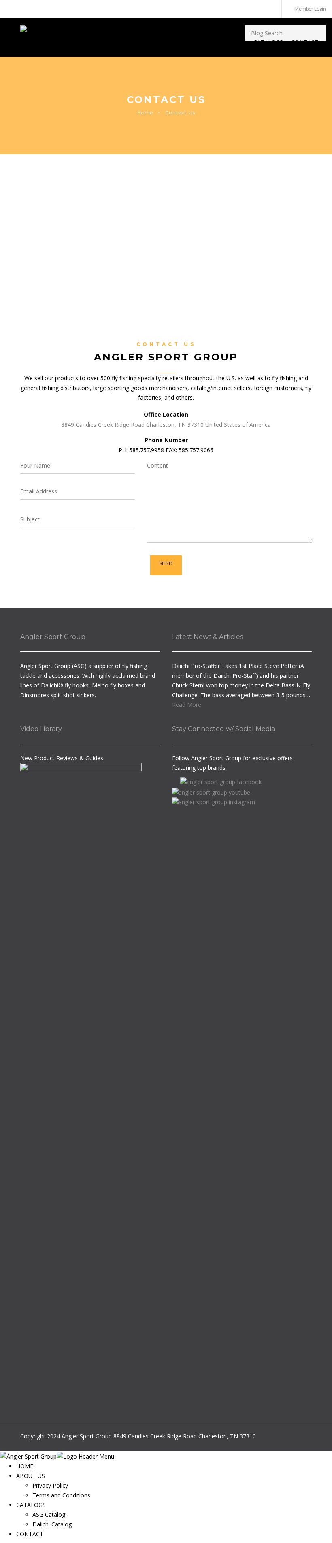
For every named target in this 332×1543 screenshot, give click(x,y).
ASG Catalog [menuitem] (48, 1514)
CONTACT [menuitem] (29, 1534)
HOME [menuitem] (24, 1466)
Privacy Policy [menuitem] (50, 1485)
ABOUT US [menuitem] (30, 1476)
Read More (186, 704)
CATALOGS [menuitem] (31, 1505)
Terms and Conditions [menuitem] (61, 1495)
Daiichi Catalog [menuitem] (52, 1524)
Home (145, 113)
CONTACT (304, 42)
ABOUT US (231, 42)
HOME (208, 42)
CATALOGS (268, 42)
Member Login (310, 9)
